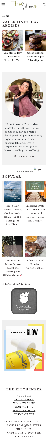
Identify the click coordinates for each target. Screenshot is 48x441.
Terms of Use (24, 414)
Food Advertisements (24, 171)
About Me (24, 395)
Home (5, 16)
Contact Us (24, 407)
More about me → (24, 156)
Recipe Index (24, 399)
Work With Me (24, 403)
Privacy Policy (24, 410)
